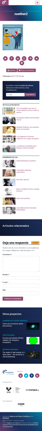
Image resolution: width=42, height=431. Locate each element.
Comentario (7, 254)
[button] (5, 58)
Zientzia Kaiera (9, 335)
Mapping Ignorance (10, 349)
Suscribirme (30, 94)
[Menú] (37, 2)
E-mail (5, 282)
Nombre (6, 274)
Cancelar (35, 243)
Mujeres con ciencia (13, 423)
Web (4, 290)
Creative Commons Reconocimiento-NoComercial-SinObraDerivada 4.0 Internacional (20, 424)
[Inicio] (4, 2)
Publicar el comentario (12, 299)
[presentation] (21, 111)
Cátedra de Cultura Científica (19, 416)
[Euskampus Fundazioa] (32, 390)
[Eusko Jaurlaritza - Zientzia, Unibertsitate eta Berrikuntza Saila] (21, 405)
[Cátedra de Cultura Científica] (14, 390)
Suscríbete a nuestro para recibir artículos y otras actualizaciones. (19, 88)
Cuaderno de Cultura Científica (15, 321)
